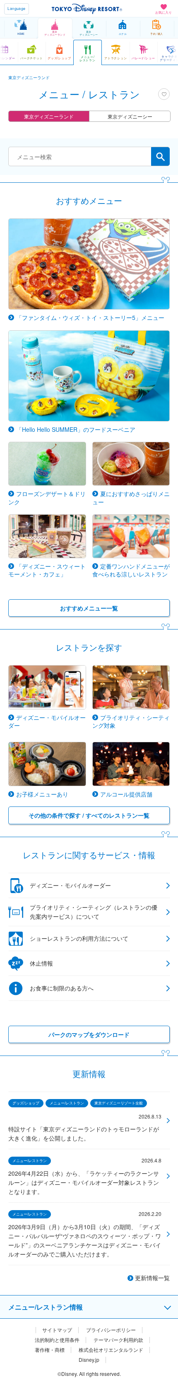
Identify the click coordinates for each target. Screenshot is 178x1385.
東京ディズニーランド (49, 116)
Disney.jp (89, 1360)
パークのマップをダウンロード (89, 1034)
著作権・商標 (50, 1350)
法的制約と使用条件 (57, 1340)
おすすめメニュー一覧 (89, 608)
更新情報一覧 (152, 1278)
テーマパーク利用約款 (118, 1340)
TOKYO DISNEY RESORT (87, 9)
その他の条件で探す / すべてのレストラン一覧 (89, 815)
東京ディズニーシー (130, 116)
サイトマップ (57, 1330)
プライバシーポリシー (111, 1330)
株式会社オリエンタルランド (111, 1350)
